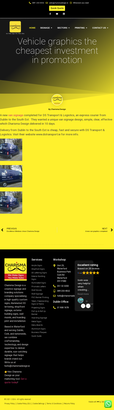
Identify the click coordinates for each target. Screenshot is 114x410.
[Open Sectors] (69, 27)
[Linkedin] (64, 14)
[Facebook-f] (50, 14)
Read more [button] (83, 294)
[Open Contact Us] (108, 27)
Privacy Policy (9, 404)
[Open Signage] (51, 27)
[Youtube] (57, 14)
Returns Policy (69, 404)
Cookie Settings (39, 404)
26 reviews (94, 268)
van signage (15, 115)
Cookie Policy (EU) (24, 404)
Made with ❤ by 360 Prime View (99, 403)
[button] (88, 306)
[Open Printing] (87, 27)
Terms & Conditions (54, 404)
